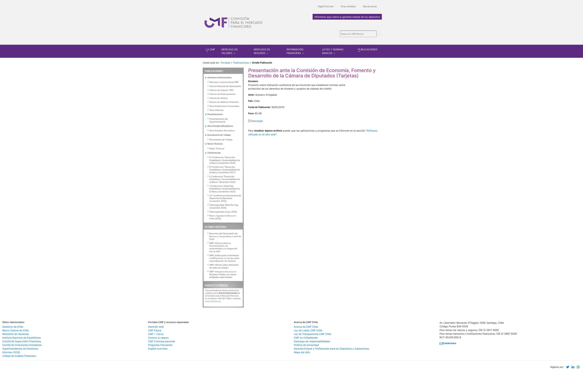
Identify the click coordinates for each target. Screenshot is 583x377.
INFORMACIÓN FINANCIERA (294, 51)
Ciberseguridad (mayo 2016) (223, 212)
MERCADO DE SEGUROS (262, 51)
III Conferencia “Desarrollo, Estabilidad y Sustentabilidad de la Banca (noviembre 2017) (224, 170)
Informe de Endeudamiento (222, 94)
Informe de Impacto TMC (221, 90)
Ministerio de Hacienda (15, 333)
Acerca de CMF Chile (306, 326)
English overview (157, 348)
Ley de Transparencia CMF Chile (312, 333)
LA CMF (210, 49)
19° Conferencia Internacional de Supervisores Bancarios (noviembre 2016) (225, 198)
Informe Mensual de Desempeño (225, 86)
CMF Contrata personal (161, 341)
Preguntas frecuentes (160, 344)
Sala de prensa (370, 6)
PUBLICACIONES (367, 49)
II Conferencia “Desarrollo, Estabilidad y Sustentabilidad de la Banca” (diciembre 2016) (224, 179)
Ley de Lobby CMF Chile (308, 330)
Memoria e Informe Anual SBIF (224, 82)
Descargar (256, 120)
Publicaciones (241, 62)
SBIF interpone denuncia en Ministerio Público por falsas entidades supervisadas (222, 274)
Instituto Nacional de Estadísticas (21, 337)
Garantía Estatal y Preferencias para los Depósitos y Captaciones (331, 348)
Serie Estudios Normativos (222, 130)
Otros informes (216, 110)
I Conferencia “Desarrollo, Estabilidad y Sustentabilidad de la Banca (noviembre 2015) (224, 189)
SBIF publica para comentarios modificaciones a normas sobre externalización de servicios (224, 258)
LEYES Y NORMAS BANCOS (332, 51)
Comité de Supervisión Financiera (21, 341)
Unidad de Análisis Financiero (19, 355)
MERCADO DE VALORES (229, 51)
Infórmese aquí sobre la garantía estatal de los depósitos (347, 16)
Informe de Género (218, 98)
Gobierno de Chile (12, 326)
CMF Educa (154, 330)
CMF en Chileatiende (306, 337)
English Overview (326, 6)
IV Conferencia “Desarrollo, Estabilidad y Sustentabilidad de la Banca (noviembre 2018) (224, 160)
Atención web (156, 326)
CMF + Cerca (155, 333)
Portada (225, 62)
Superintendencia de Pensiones (20, 348)
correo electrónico (213, 301)
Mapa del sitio (302, 352)
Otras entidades (348, 6)
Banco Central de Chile (15, 330)
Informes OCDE (11, 352)
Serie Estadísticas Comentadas (224, 106)
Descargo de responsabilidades (312, 341)
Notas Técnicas (216, 148)
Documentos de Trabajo (220, 139)
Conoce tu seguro (158, 337)
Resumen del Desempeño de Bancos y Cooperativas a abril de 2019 (225, 236)
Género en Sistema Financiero (224, 102)
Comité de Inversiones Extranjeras (22, 344)
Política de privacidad (306, 344)
